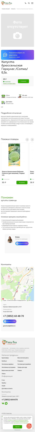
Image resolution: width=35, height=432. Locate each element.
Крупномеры (5, 358)
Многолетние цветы (23, 358)
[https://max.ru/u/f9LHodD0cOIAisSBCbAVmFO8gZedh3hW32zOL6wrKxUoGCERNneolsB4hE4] (6, 404)
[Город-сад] (6, 3)
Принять (17, 426)
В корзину (23, 81)
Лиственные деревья (7, 364)
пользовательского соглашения (21, 423)
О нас (3, 380)
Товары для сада (22, 367)
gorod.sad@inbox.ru (9, 326)
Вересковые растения (8, 370)
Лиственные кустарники (8, 367)
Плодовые (20, 361)
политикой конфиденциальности (21, 421)
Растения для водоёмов (24, 364)
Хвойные (4, 361)
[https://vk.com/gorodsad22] (3, 404)
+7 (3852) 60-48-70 (13, 316)
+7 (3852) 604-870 (10, 400)
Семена (20, 370)
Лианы (4, 373)
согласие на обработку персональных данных (18, 420)
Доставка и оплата (7, 388)
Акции (3, 385)
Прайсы (4, 383)
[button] (27, 139)
